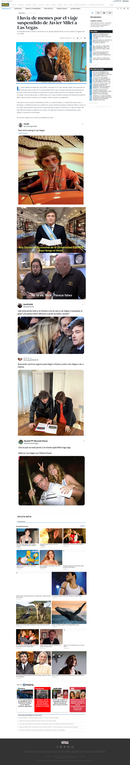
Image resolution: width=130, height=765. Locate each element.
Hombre (54, 751)
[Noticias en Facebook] (120, 9)
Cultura (41, 5)
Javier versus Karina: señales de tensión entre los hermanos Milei (37, 721)
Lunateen (96, 751)
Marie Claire (41, 751)
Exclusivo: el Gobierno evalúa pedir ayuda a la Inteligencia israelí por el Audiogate (42, 730)
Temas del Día (6, 8)
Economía (28, 5)
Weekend (61, 751)
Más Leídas (94, 31)
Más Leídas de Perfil (97, 69)
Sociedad (21, 5)
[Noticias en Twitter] (124, 9)
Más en (19, 685)
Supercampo (75, 751)
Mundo (35, 5)
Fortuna (48, 751)
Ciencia (47, 5)
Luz (86, 751)
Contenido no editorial (96, 5)
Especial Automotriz (80, 5)
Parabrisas (67, 751)
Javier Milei (18, 8)
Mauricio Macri (62, 8)
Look (82, 751)
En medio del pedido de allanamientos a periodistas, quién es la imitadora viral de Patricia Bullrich (46, 724)
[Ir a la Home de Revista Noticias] (5, 5)
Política (14, 5)
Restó (66, 5)
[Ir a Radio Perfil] (117, 1)
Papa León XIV (48, 8)
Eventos (60, 5)
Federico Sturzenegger (33, 8)
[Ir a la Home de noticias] (65, 742)
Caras (34, 751)
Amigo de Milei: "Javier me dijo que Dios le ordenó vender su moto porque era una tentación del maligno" (48, 727)
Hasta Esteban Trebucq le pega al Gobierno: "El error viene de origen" (39, 718)
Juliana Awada (75, 8)
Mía (90, 751)
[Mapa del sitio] (72, 747)
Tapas (71, 5)
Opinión (53, 5)
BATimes (102, 751)
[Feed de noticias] (128, 9)
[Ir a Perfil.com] (126, 1)
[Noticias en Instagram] (117, 9)
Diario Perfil (28, 751)
